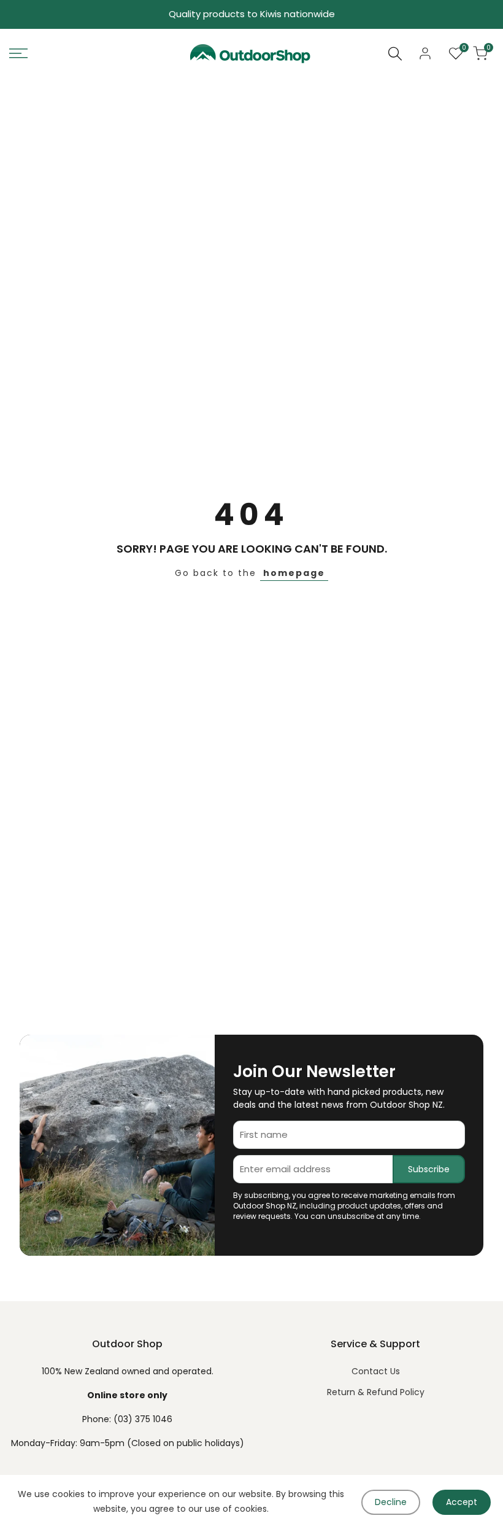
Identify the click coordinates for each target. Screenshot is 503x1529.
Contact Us (375, 1371)
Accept (461, 1502)
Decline (391, 1502)
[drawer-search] (395, 54)
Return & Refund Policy (375, 1392)
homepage (294, 573)
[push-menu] (18, 53)
